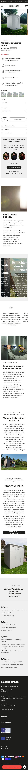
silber (21, 94)
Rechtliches (6, 722)
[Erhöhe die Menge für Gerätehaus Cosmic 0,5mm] (7, 119)
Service (4, 717)
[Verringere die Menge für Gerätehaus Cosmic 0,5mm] (2, 119)
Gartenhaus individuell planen (11, 767)
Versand (9, 50)
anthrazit (15, 94)
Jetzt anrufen (14, 163)
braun (9, 94)
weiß (3, 94)
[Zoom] (23, 12)
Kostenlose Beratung (14, 167)
